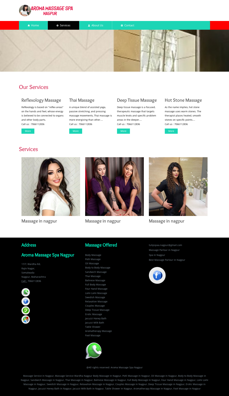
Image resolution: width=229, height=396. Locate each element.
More (28, 131)
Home (35, 25)
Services (64, 25)
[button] (25, 292)
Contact (129, 25)
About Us (97, 25)
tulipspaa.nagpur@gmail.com (165, 245)
